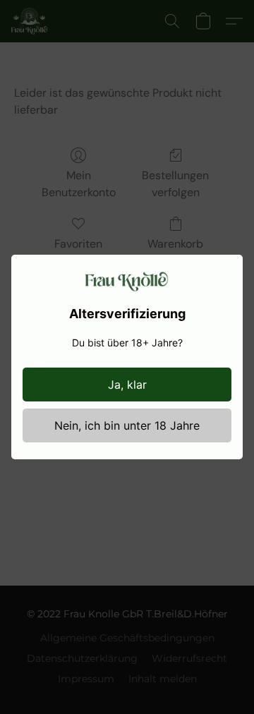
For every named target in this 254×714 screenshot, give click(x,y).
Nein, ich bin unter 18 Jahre (127, 425)
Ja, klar (127, 384)
